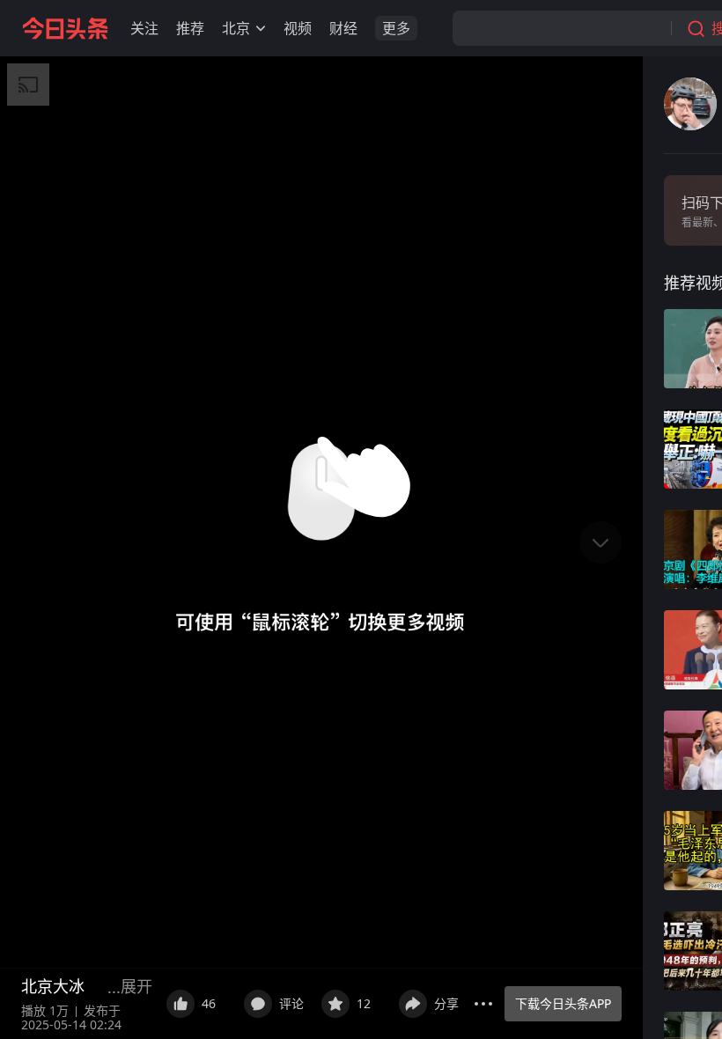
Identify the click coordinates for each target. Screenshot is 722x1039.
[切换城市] (260, 28)
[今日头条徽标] (65, 28)
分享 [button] (446, 1003)
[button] (144, 28)
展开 (136, 986)
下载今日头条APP (563, 1003)
